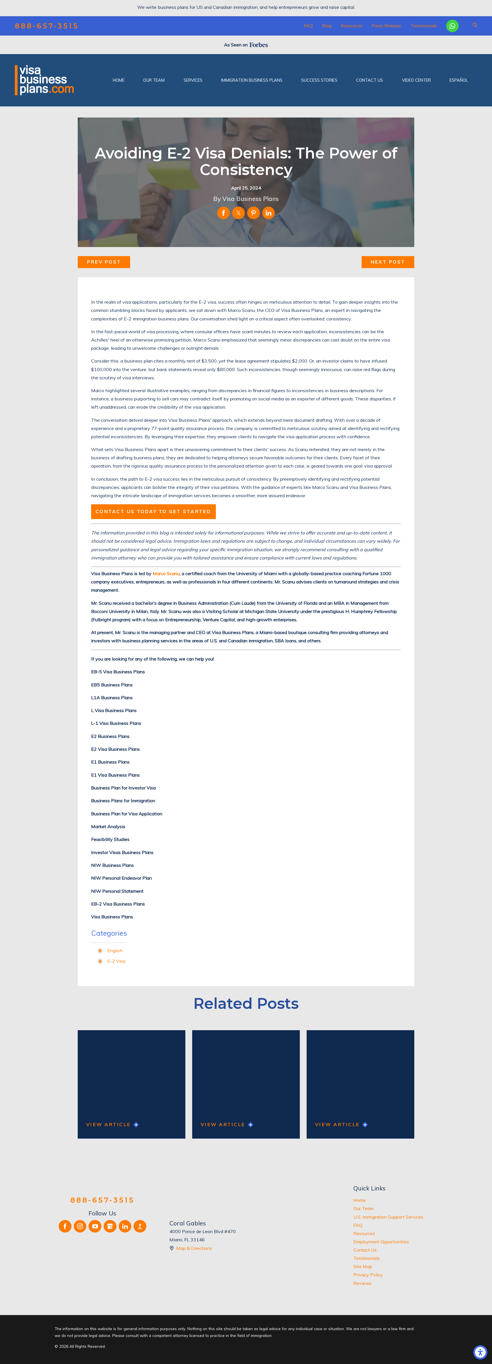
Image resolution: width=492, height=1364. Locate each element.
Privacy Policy (368, 1274)
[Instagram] (80, 1226)
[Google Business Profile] (110, 1226)
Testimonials (424, 25)
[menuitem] (118, 80)
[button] (480, 1352)
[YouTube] (95, 1226)
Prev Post (104, 262)
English (115, 950)
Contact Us (365, 1250)
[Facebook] (65, 1226)
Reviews (362, 1283)
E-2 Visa (116, 961)
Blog (326, 25)
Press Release (386, 25)
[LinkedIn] (125, 1226)
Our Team (363, 1208)
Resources (351, 25)
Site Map (362, 1266)
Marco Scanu (166, 573)
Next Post (388, 262)
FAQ (308, 25)
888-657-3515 (47, 26)
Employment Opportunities (381, 1241)
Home (359, 1200)
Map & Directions (194, 1248)
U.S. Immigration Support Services (388, 1217)
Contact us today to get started (153, 511)
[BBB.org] (140, 1226)
